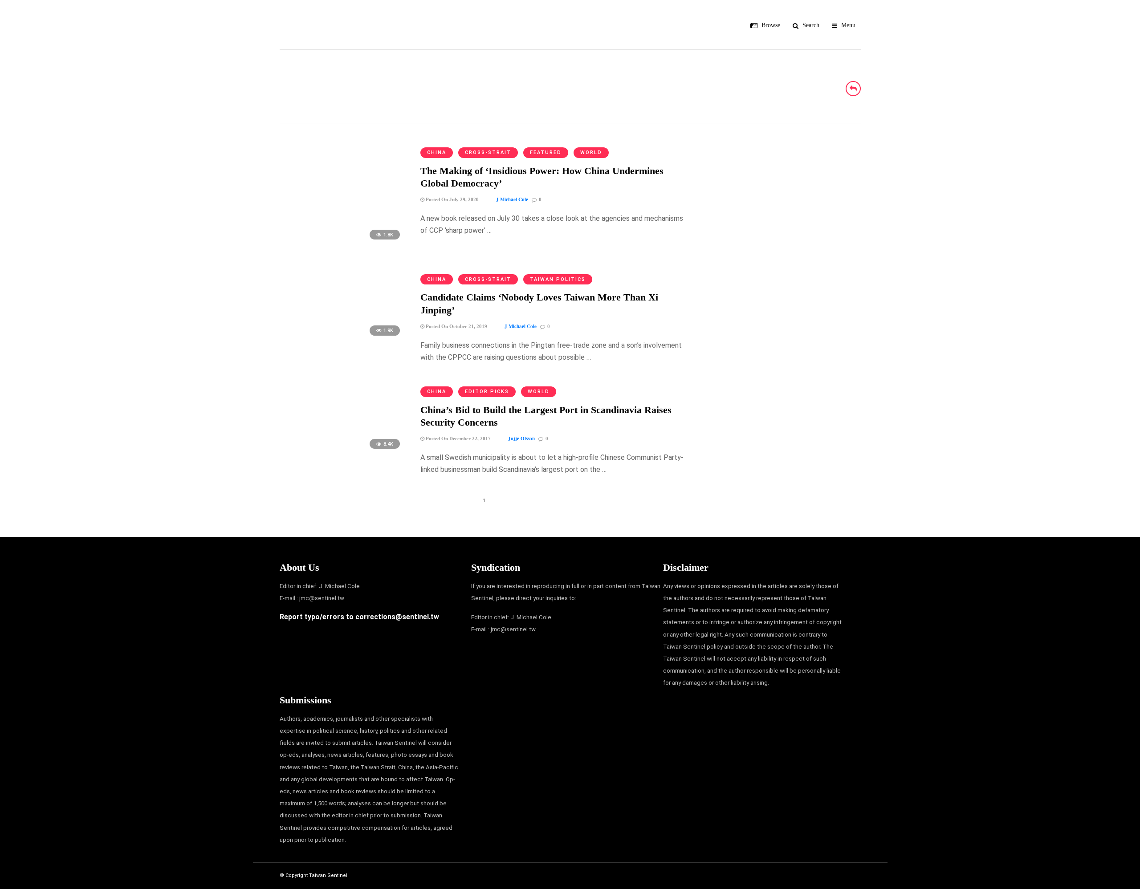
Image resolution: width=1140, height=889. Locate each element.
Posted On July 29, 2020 (451, 199)
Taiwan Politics (558, 279)
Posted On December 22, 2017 (457, 438)
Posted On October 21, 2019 (455, 326)
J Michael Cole (512, 199)
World (591, 152)
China (436, 152)
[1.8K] (343, 244)
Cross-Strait (488, 152)
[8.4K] (343, 453)
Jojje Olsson (521, 438)
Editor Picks (487, 391)
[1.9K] (343, 340)
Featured (546, 152)
